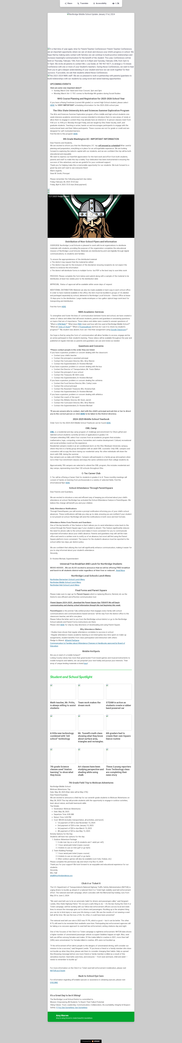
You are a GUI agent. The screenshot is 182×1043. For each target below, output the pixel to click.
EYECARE (54, 982)
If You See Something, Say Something (71, 1007)
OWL (52, 432)
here (85, 663)
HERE (52, 105)
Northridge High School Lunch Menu (64, 585)
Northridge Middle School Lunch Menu (65, 582)
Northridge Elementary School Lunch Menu (67, 579)
